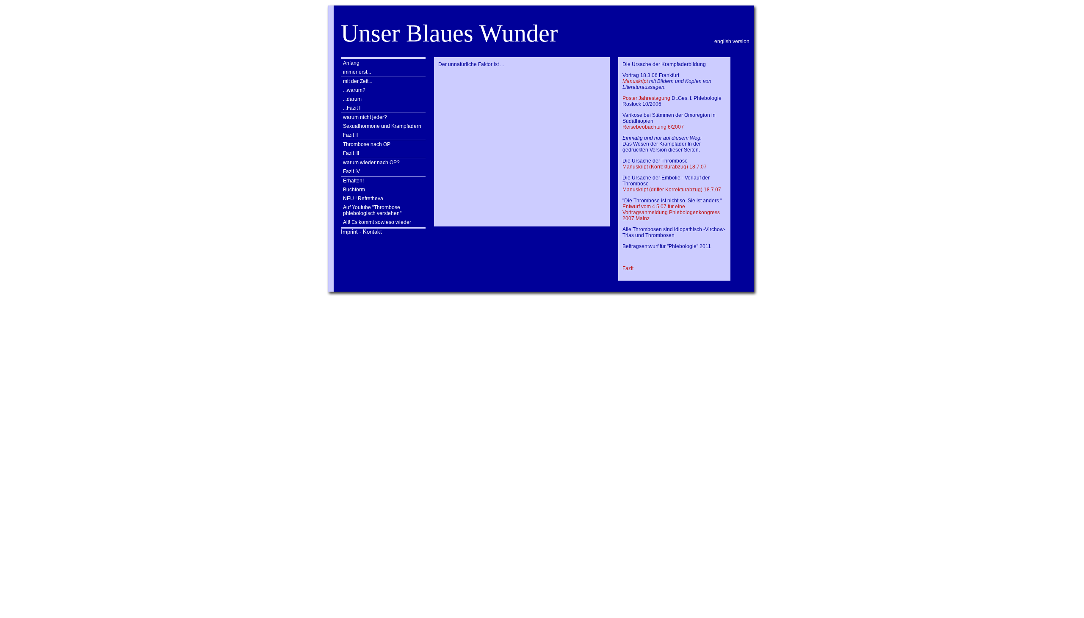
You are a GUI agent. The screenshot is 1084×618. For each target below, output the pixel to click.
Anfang (351, 63)
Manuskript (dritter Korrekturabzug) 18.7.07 (671, 190)
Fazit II (350, 135)
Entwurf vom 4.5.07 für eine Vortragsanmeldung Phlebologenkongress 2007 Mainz (671, 212)
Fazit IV (351, 171)
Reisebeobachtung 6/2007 (653, 127)
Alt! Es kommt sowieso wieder (377, 222)
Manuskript (635, 81)
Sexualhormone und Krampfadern (382, 126)
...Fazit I (351, 108)
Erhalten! (353, 181)
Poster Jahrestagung (646, 98)
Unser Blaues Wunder (449, 33)
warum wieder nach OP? (371, 163)
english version (731, 41)
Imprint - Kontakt (361, 232)
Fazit (627, 268)
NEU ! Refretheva (363, 198)
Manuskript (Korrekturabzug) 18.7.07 (664, 167)
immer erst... (357, 72)
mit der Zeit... (357, 81)
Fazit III (351, 153)
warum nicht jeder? (365, 117)
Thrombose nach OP (366, 144)
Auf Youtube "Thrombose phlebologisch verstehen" (372, 210)
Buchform (354, 190)
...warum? (354, 90)
